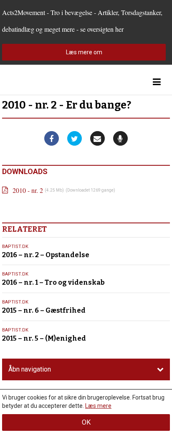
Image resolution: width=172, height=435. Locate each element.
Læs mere (98, 405)
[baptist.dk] (44, 82)
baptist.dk (15, 246)
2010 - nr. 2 (28, 190)
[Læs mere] (120, 138)
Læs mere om (84, 52)
